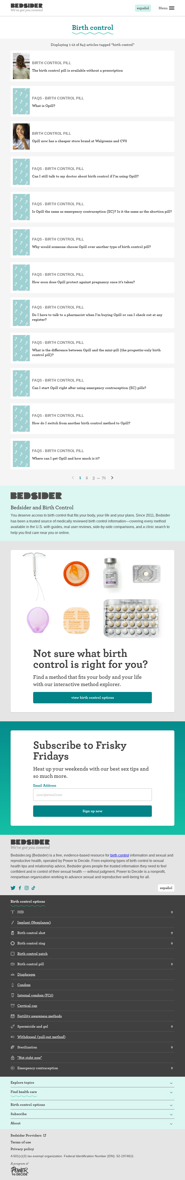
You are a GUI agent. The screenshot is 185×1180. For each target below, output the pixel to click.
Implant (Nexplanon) (34, 922)
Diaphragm (26, 974)
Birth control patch (32, 953)
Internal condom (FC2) (35, 995)
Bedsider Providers (26, 1135)
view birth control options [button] (92, 697)
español (143, 8)
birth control (119, 855)
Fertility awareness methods (39, 1016)
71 (104, 477)
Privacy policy (22, 1149)
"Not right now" (29, 1057)
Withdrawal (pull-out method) (41, 1037)
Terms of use (21, 1142)
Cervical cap (27, 1005)
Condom (23, 985)
